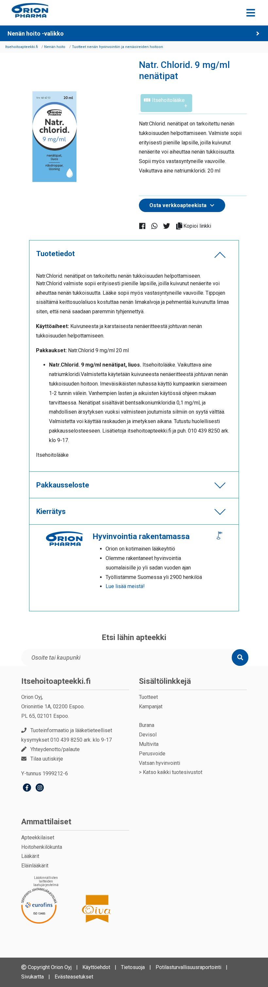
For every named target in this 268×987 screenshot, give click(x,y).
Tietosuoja (133, 967)
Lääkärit (30, 856)
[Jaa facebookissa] (145, 225)
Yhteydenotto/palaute (55, 749)
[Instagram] (39, 788)
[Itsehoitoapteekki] (29, 10)
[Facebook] (27, 788)
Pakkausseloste (62, 485)
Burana (146, 725)
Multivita (149, 744)
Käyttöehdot (96, 967)
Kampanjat (150, 706)
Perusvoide (152, 753)
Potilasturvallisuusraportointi (188, 967)
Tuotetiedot (55, 254)
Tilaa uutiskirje (46, 759)
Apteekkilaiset (37, 837)
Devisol (148, 735)
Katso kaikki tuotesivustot (172, 772)
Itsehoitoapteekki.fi (56, 681)
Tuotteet (148, 697)
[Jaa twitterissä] (169, 225)
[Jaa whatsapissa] (157, 225)
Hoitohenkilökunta (41, 847)
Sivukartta (32, 977)
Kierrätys (51, 511)
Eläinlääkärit (34, 866)
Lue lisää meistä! (125, 586)
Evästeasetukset (74, 977)
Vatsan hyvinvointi (159, 763)
